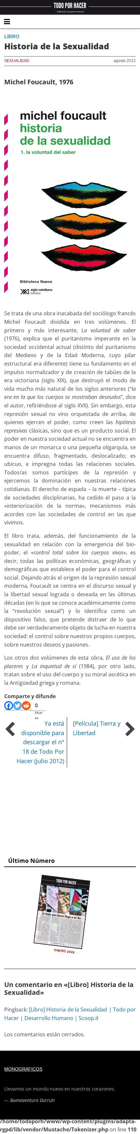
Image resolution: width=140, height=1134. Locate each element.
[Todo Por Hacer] (70, 7)
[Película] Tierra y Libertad (96, 728)
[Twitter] (17, 705)
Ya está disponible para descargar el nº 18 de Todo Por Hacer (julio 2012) (40, 742)
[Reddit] (26, 705)
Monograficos (23, 1069)
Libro (12, 36)
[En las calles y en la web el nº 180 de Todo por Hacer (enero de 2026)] (62, 912)
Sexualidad (16, 60)
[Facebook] (8, 705)
